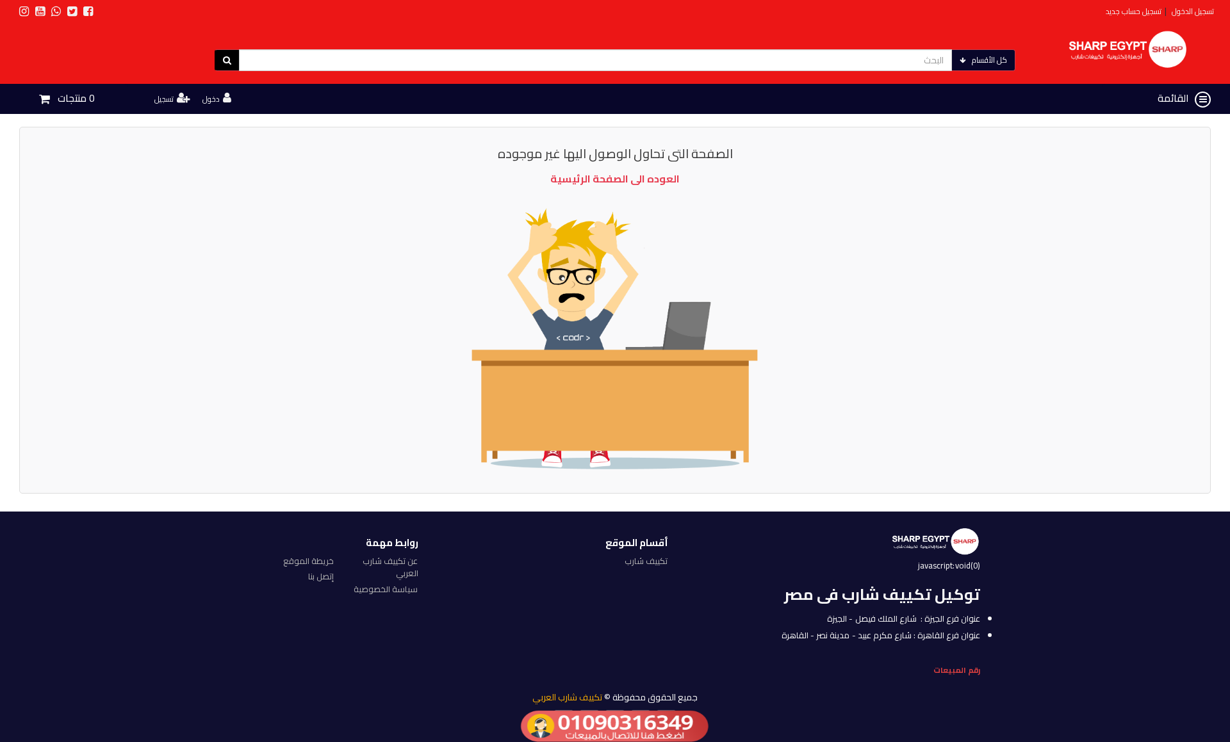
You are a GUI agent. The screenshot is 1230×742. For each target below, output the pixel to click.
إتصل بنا (321, 576)
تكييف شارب (646, 561)
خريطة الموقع (308, 561)
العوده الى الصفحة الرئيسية (615, 178)
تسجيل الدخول (1193, 11)
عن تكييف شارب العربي (390, 567)
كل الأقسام (989, 59)
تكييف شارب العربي (567, 697)
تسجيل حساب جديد (1133, 11)
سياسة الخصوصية (386, 589)
